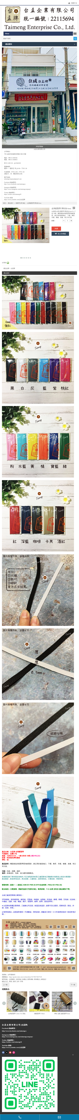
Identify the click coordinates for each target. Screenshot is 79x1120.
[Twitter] (6, 1052)
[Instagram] (13, 1052)
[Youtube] (10, 1052)
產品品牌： (7, 268)
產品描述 (6, 273)
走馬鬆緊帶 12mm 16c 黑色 (16, 1013)
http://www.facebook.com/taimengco (15, 184)
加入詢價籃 (62, 234)
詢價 (56, 228)
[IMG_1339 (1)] (39, 97)
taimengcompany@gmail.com (12, 179)
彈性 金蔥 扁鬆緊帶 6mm (62, 1013)
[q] (39, 19)
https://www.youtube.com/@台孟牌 (14, 199)
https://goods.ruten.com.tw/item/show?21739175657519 (25, 977)
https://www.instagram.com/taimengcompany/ (17, 189)
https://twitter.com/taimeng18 (12, 194)
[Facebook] (3, 1052)
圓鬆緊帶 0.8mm (39, 1013)
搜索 (75, 38)
